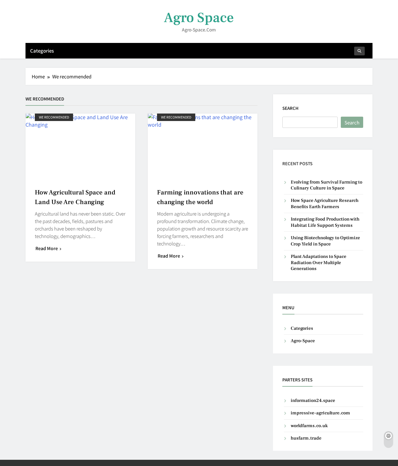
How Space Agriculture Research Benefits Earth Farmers (325, 203)
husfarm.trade (306, 438)
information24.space (313, 400)
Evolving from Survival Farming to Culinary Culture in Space (326, 185)
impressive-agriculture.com (320, 413)
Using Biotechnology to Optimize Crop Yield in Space (325, 241)
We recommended (54, 117)
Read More (46, 248)
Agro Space (199, 18)
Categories (42, 50)
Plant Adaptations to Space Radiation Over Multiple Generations (318, 263)
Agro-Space (303, 341)
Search (290, 108)
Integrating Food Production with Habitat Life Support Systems (325, 222)
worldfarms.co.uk (309, 426)
